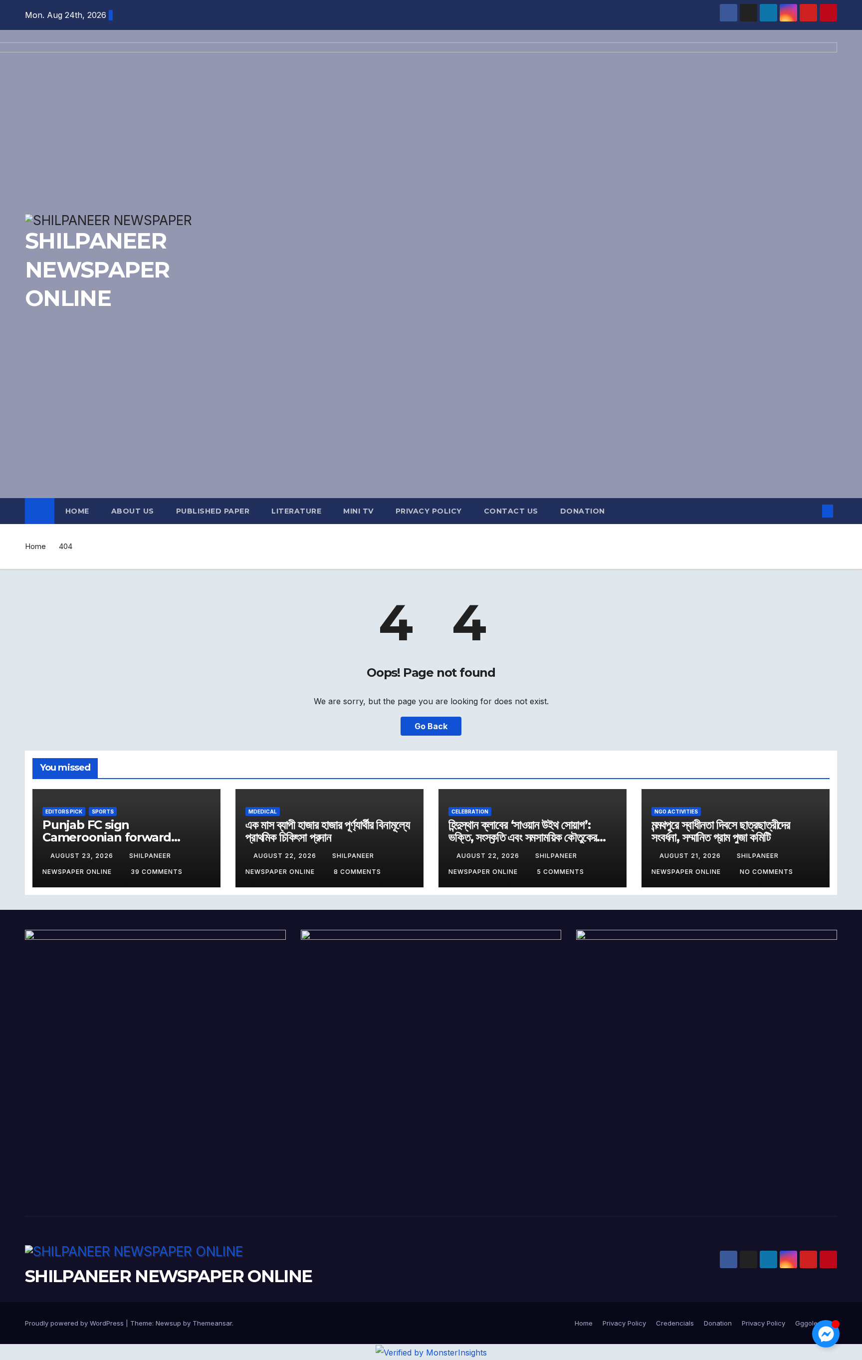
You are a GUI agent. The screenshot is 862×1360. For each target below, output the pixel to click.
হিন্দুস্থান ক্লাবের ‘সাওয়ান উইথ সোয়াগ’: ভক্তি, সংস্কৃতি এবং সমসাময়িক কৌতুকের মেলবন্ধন (522, 837)
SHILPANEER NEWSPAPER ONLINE (168, 1276)
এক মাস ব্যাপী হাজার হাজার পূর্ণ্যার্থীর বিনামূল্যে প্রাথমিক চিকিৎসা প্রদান (327, 830)
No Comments (766, 871)
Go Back (431, 726)
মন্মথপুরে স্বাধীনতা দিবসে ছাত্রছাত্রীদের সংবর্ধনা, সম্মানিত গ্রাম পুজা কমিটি (720, 830)
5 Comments (560, 871)
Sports (103, 812)
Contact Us (511, 511)
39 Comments (157, 871)
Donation (582, 511)
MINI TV (358, 511)
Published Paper (213, 511)
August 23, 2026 (82, 855)
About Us (132, 511)
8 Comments (357, 871)
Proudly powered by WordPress (75, 1323)
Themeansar (212, 1323)
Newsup (168, 1323)
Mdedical (262, 812)
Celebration (469, 812)
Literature (296, 511)
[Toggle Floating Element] (826, 1334)
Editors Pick (63, 812)
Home (77, 511)
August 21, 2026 (691, 855)
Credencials (675, 1323)
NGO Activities (676, 812)
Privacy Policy (429, 511)
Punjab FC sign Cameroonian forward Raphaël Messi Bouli (106, 837)
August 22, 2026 (285, 855)
